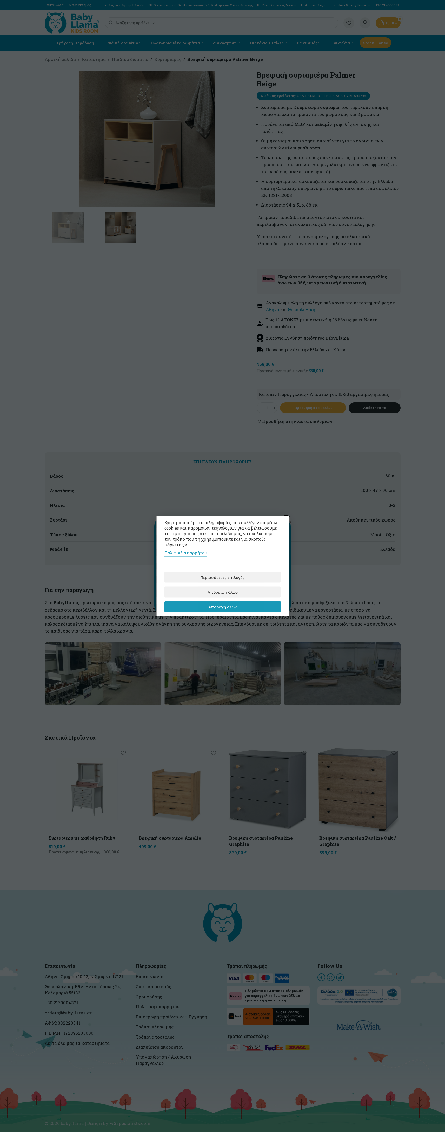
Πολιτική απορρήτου (185, 553)
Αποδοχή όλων (222, 606)
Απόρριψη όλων (223, 591)
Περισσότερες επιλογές (222, 577)
